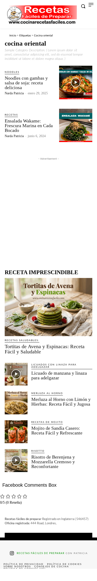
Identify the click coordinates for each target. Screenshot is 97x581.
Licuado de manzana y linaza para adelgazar (59, 375)
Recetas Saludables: (22, 340)
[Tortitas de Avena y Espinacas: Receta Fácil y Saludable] (48, 307)
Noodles (12, 72)
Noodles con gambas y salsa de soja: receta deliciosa (26, 82)
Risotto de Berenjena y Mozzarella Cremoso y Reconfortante (53, 461)
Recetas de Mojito (47, 422)
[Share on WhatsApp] (67, 575)
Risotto (37, 451)
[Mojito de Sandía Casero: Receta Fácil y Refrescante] (16, 431)
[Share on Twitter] (29, 575)
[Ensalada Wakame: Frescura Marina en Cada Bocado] (75, 125)
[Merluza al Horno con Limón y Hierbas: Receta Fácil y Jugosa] (16, 402)
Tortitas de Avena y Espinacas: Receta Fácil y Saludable (45, 349)
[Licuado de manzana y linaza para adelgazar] (16, 374)
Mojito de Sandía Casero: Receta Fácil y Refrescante (56, 430)
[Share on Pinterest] (48, 575)
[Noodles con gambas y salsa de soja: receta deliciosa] (75, 82)
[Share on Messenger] (87, 575)
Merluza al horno (47, 393)
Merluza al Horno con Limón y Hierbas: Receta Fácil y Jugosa (61, 402)
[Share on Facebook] (9, 575)
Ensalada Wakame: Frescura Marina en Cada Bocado (29, 125)
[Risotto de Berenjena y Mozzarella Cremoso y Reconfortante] (16, 460)
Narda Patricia (14, 93)
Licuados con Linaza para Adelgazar (54, 366)
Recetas (11, 115)
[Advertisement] (48, 210)
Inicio (12, 35)
